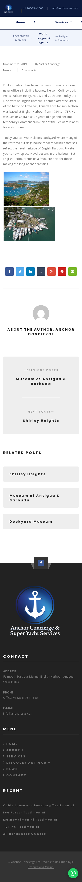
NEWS (12, 769)
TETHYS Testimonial (21, 826)
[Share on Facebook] (9, 271)
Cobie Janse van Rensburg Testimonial (38, 805)
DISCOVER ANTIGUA (26, 763)
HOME (12, 744)
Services (62, 22)
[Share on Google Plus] (51, 271)
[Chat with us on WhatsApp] (73, 873)
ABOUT (13, 750)
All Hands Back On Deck (24, 834)
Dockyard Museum (31, 521)
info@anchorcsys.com (65, 8)
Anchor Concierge (49, 64)
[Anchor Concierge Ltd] (8, 8)
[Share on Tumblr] (41, 271)
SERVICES (16, 756)
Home (20, 22)
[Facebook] (41, 563)
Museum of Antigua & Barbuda (41, 377)
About (38, 22)
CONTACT (16, 775)
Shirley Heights (41, 416)
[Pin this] (62, 271)
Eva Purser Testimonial (24, 812)
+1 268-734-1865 (33, 8)
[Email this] (72, 271)
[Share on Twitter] (20, 271)
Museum (8, 70)
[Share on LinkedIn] (30, 271)
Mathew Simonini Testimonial (30, 819)
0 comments (29, 70)
